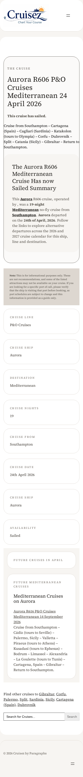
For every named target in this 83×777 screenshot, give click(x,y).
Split (23, 699)
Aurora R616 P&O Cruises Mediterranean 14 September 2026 (38, 616)
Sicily (50, 699)
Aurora (26, 198)
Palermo (11, 699)
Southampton (24, 214)
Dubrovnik (26, 704)
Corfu (61, 694)
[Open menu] (68, 15)
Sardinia (36, 699)
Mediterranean (25, 209)
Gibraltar (46, 694)
